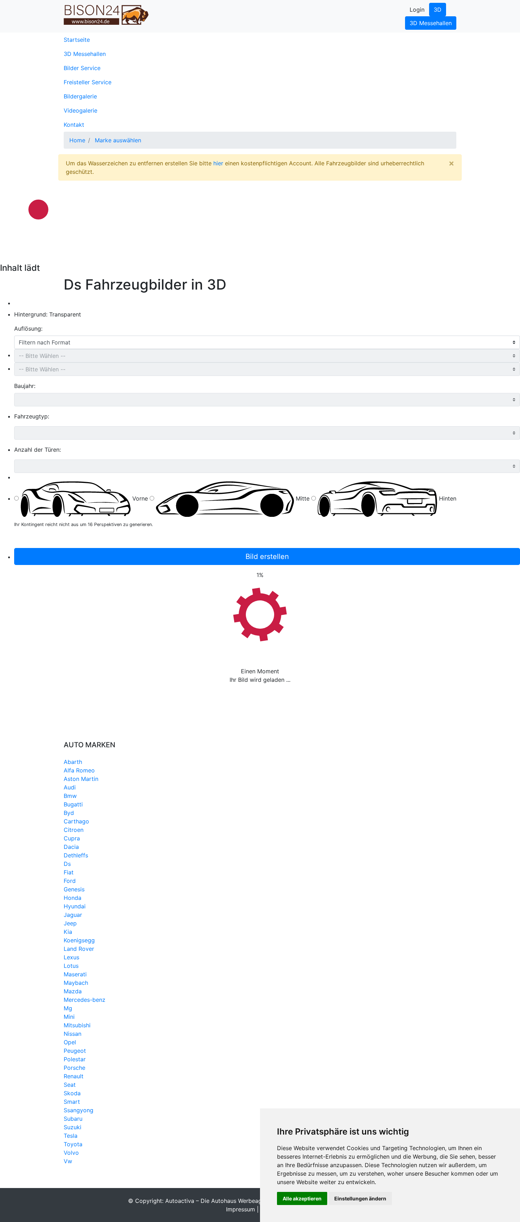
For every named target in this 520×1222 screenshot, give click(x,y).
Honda (72, 897)
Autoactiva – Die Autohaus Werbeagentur (220, 1200)
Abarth (73, 761)
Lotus (71, 965)
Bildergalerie (80, 96)
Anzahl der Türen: (37, 449)
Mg (68, 1008)
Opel (70, 1042)
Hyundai (75, 906)
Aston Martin (81, 778)
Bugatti (73, 804)
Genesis (74, 889)
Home (77, 140)
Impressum (240, 1209)
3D (437, 9)
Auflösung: (28, 328)
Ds (67, 863)
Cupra (72, 838)
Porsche (74, 1067)
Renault (73, 1076)
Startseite (88, 39)
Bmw (70, 795)
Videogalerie (80, 110)
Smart (72, 1101)
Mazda (73, 991)
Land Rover (79, 948)
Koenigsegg (79, 940)
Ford (70, 880)
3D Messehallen (431, 23)
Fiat (69, 872)
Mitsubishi (77, 1025)
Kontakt (74, 124)
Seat (70, 1084)
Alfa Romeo (79, 770)
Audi (70, 787)
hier (218, 163)
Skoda (72, 1093)
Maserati (75, 974)
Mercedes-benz (84, 999)
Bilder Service (82, 68)
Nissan (72, 1033)
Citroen (73, 829)
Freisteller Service (87, 82)
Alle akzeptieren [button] (302, 1198)
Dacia (71, 846)
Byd (69, 812)
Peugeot (75, 1050)
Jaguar (73, 914)
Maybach (76, 982)
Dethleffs (76, 855)
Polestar (75, 1059)
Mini (69, 1016)
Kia (68, 931)
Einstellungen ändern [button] (360, 1198)
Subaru (73, 1118)
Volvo (71, 1152)
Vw (68, 1161)
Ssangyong (78, 1110)
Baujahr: (24, 385)
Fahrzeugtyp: (31, 416)
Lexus (71, 957)
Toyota (73, 1144)
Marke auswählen (118, 140)
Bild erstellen (267, 556)
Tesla (70, 1135)
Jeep (70, 923)
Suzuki (72, 1127)
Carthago (76, 821)
